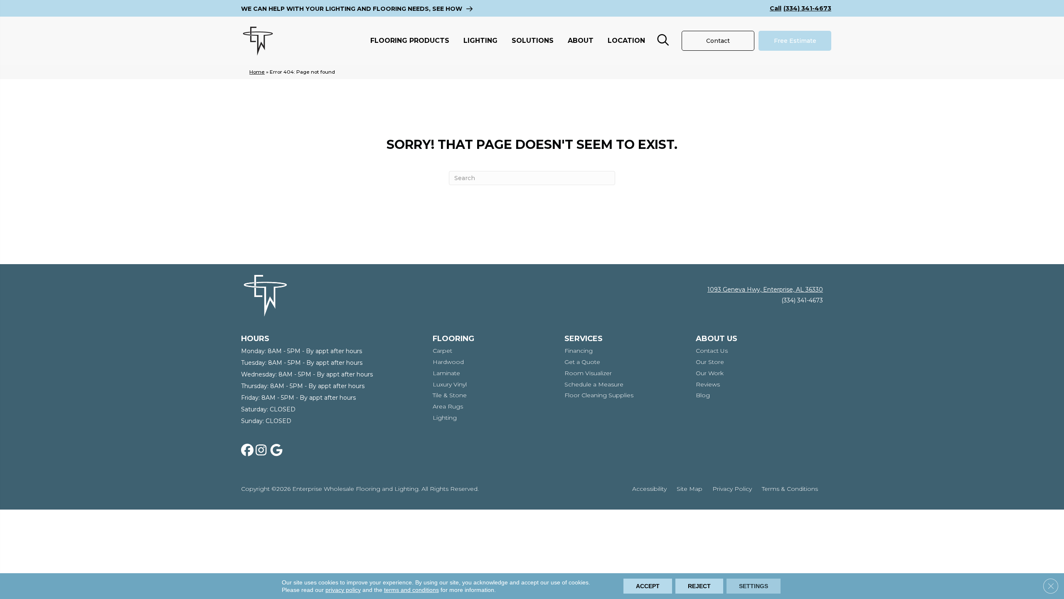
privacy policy (343, 590)
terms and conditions (411, 590)
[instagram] (263, 450)
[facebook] (249, 450)
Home (257, 72)
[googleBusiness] (278, 450)
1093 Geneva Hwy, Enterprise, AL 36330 (765, 289)
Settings (753, 586)
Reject (699, 586)
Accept (648, 586)
